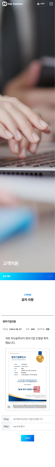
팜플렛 (42, 4)
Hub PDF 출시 (18, 426)
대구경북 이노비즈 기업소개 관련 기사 (28, 419)
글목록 (27, 438)
